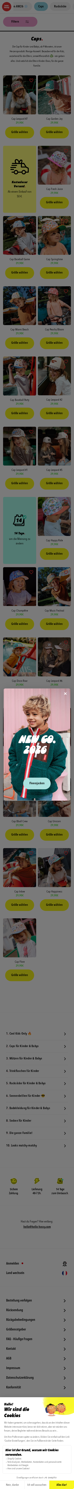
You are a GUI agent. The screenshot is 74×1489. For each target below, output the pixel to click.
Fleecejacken (37, 783)
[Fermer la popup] (65, 694)
